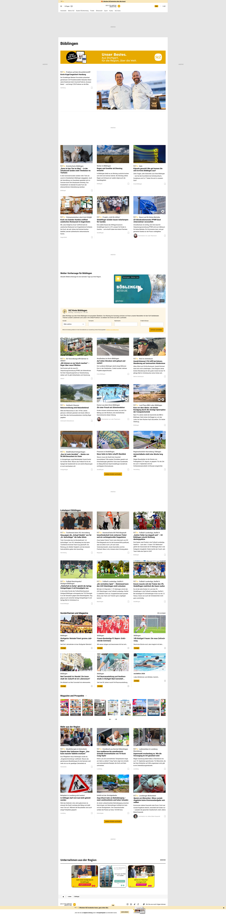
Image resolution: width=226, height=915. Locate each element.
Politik (92, 11)
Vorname (90, 320)
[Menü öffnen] (61, 6)
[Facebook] (138, 904)
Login (164, 6)
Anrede (64, 320)
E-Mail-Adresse (144, 320)
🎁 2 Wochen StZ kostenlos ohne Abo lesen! (113, 1)
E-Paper (67, 6)
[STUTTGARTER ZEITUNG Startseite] (113, 6)
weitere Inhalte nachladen (113, 474)
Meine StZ (71, 11)
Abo (156, 6)
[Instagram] (127, 904)
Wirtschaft (99, 11)
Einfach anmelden (156, 330)
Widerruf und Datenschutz (112, 329)
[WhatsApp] (131, 904)
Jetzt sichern (124, 912)
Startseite (63, 11)
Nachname (117, 320)
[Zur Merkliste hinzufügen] (92, 87)
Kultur (111, 11)
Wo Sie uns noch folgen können (156, 904)
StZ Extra (118, 11)
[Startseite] (63, 896)
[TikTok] (134, 904)
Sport (106, 11)
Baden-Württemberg (82, 11)
